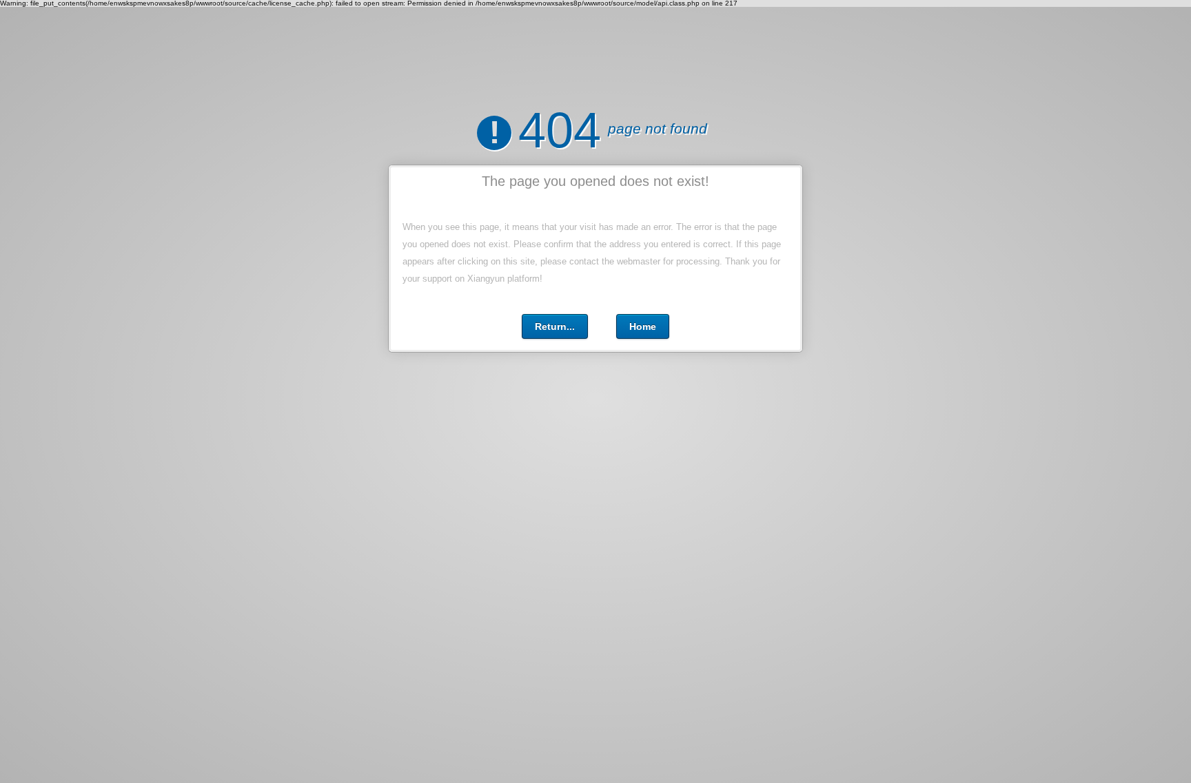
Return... (555, 326)
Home (642, 326)
